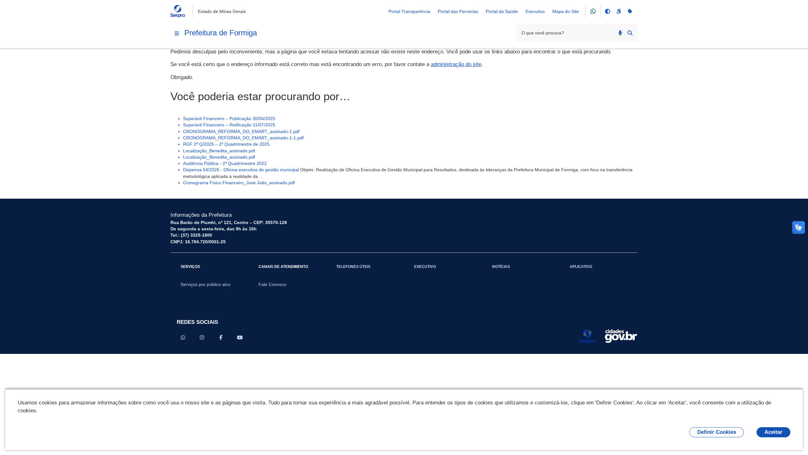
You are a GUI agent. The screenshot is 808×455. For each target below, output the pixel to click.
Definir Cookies (716, 432)
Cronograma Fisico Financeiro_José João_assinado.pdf (239, 182)
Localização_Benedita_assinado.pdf (219, 150)
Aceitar (773, 432)
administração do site (456, 64)
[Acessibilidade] (619, 11)
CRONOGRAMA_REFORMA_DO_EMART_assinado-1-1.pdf (243, 137)
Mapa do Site (565, 11)
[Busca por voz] (620, 33)
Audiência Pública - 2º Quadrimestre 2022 (225, 163)
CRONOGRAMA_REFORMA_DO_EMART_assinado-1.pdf (241, 131)
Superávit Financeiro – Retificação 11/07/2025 (229, 124)
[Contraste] (607, 11)
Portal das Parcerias (458, 11)
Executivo (535, 11)
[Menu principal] (176, 33)
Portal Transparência (409, 11)
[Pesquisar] (630, 33)
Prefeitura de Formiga (220, 32)
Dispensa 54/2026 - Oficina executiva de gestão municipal (241, 169)
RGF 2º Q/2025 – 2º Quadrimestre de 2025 (226, 144)
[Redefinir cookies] (630, 11)
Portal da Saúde (502, 11)
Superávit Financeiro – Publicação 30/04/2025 (229, 118)
